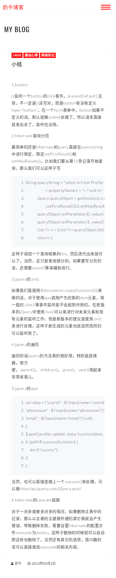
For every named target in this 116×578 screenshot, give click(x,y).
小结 (17, 64)
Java (17, 55)
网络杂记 (47, 55)
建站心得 (31, 55)
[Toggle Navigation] (104, 6)
